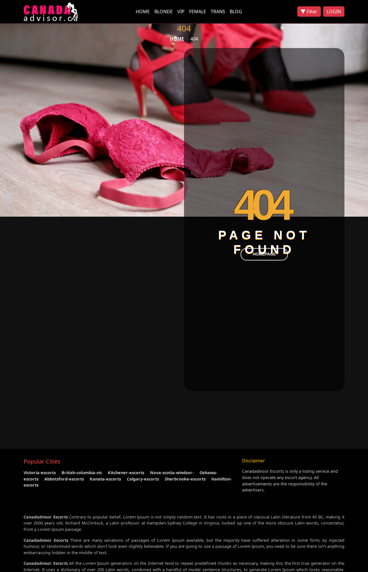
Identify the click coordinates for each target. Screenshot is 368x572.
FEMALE (197, 11)
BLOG (236, 11)
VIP (181, 11)
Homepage (264, 254)
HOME (143, 11)
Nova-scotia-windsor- (172, 472)
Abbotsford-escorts (64, 479)
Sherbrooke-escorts (185, 479)
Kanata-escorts (105, 479)
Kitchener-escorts (126, 472)
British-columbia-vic (82, 472)
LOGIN (334, 11)
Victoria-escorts (40, 472)
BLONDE (163, 11)
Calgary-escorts (143, 479)
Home (177, 39)
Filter (311, 11)
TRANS (218, 11)
